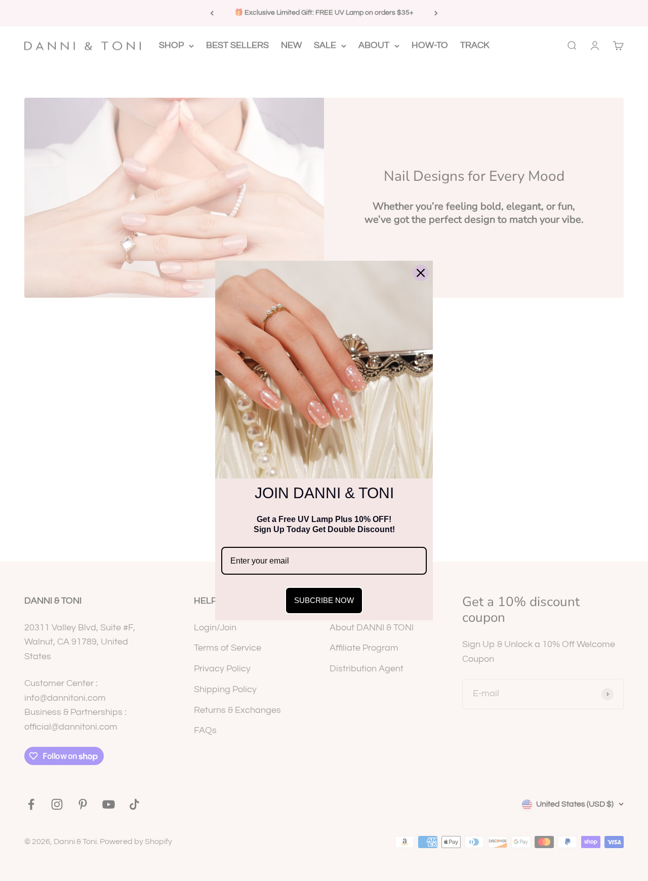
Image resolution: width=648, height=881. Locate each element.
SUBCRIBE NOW (324, 600)
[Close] (421, 273)
